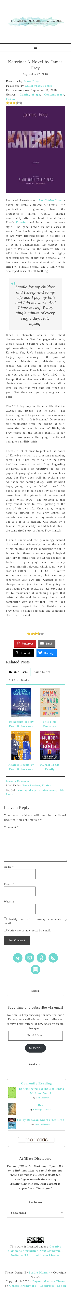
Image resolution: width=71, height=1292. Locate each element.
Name (9, 866)
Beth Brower (42, 1098)
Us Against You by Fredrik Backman (21, 724)
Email (9, 884)
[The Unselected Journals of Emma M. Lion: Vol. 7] (12, 1097)
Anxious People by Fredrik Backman (21, 767)
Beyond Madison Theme (49, 1281)
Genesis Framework (22, 1285)
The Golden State (50, 200)
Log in (61, 1285)
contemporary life (51, 789)
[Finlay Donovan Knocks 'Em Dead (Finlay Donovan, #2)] (12, 1128)
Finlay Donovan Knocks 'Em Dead (40, 1120)
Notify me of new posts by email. (29, 930)
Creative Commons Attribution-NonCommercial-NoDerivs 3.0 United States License (35, 1251)
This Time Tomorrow (50, 724)
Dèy (40, 1105)
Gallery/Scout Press (38, 85)
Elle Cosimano (42, 1124)
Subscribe (35, 1047)
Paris (9, 794)
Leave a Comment (17, 781)
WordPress (46, 1285)
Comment (11, 827)
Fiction (11, 99)
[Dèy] (12, 1113)
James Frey (31, 81)
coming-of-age (27, 789)
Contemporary (54, 94)
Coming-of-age (30, 94)
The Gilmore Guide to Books (35, 21)
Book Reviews (31, 785)
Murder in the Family (50, 767)
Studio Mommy (39, 1272)
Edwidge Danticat (42, 1109)
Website (9, 901)
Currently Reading (36, 1083)
